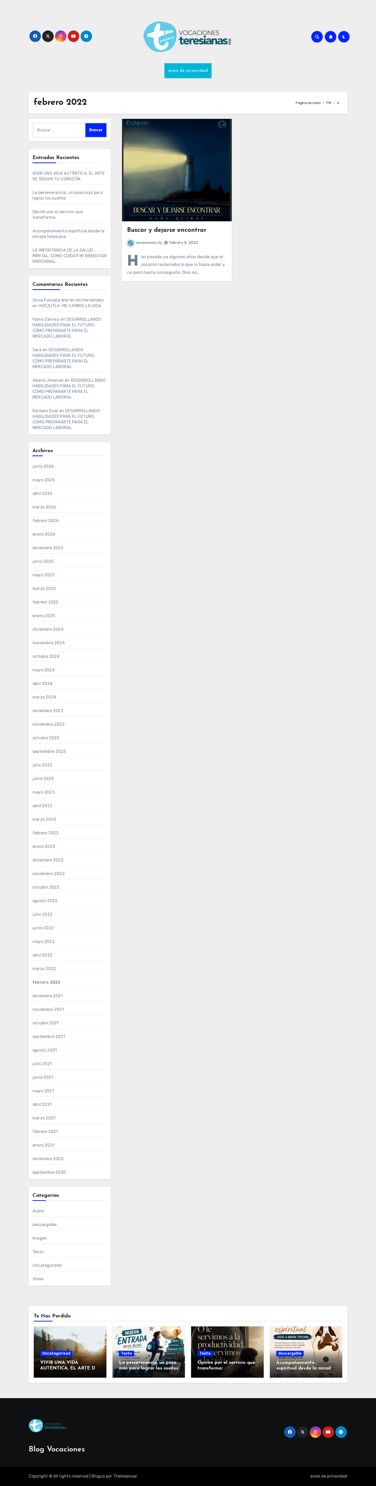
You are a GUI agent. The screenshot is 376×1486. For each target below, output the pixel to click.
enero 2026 (43, 534)
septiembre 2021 (48, 1036)
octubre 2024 (45, 656)
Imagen (39, 1238)
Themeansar (125, 1476)
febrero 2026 (45, 520)
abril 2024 (42, 683)
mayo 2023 (43, 792)
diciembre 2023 (47, 710)
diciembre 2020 (47, 1158)
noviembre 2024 (48, 642)
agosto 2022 (45, 900)
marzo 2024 (44, 697)
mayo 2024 (43, 670)
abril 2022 (42, 955)
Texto (37, 1251)
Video (37, 1278)
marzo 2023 (44, 819)
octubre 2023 (45, 737)
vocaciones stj (149, 243)
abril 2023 (42, 805)
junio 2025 (43, 561)
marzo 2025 (44, 588)
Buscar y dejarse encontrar (166, 230)
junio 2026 (43, 466)
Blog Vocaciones (57, 1449)
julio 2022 (42, 914)
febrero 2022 (46, 982)
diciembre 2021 (47, 995)
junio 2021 (42, 1077)
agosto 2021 (44, 1050)
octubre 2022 (45, 887)
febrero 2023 (45, 832)
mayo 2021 (43, 1090)
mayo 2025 (43, 575)
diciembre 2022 (47, 860)
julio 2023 (42, 765)
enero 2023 (43, 846)
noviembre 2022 (48, 873)
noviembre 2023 (48, 724)
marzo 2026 (44, 507)
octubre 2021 (45, 1023)
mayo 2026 (43, 479)
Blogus (98, 1476)
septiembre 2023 (49, 751)
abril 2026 (42, 493)
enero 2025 (43, 615)
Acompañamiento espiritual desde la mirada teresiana (305, 1368)
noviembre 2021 (48, 1009)
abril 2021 (42, 1104)
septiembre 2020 (49, 1172)
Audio (38, 1211)
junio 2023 (43, 778)
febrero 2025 (45, 602)
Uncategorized (47, 1265)
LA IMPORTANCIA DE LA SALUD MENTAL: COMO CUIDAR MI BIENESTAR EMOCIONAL (69, 256)
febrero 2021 (45, 1131)
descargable (44, 1224)
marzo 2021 (44, 1118)
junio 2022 (43, 928)
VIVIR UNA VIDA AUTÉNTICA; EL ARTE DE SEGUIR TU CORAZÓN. (69, 1368)
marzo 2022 (44, 968)
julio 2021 (42, 1063)
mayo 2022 (43, 941)
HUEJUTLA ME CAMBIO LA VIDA (70, 305)
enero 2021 (43, 1145)
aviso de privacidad (188, 71)
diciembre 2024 (47, 629)
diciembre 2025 (47, 547)
